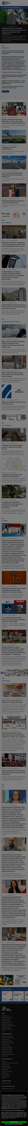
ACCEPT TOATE (14, 1122)
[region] (14, 1108)
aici (14, 1105)
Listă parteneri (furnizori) (4, 1119)
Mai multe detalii (20, 1099)
